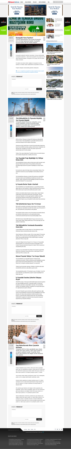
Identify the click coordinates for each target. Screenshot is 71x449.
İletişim (32, 429)
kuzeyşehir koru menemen (34, 72)
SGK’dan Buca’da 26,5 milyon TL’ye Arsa (33, 444)
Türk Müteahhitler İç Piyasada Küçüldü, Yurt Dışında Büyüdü (16, 439)
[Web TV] (56, 2)
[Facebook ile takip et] (55, 429)
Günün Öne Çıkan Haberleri (12, 436)
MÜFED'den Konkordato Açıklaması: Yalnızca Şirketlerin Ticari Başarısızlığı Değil (34, 443)
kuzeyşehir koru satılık (29, 70)
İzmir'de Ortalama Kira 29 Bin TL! (50, 440)
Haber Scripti (40, 432)
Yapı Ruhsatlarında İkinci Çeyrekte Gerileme (15, 440)
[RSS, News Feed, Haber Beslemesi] (59, 429)
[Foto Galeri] (58, 2)
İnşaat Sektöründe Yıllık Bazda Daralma (50, 444)
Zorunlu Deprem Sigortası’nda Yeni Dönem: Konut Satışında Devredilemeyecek (33, 440)
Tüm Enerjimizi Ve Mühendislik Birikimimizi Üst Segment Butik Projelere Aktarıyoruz (52, 439)
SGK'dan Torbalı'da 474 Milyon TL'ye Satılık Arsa (16, 443)
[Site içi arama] (62, 2)
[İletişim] (60, 2)
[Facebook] (11, 45)
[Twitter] (11, 47)
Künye (29, 429)
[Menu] (54, 2)
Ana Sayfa (25, 429)
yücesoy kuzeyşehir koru (25, 72)
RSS (35, 429)
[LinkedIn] (11, 49)
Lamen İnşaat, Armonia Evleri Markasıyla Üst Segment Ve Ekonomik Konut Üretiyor (34, 439)
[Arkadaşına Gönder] (11, 51)
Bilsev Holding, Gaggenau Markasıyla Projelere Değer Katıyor (52, 443)
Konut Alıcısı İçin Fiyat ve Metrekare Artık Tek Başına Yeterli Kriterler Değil (52, 442)
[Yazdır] (11, 53)
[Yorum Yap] (11, 55)
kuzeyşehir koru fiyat (36, 70)
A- (44, 39)
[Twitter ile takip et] (57, 429)
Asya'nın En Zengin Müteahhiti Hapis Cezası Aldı (16, 444)
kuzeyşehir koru (23, 70)
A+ (44, 37)
